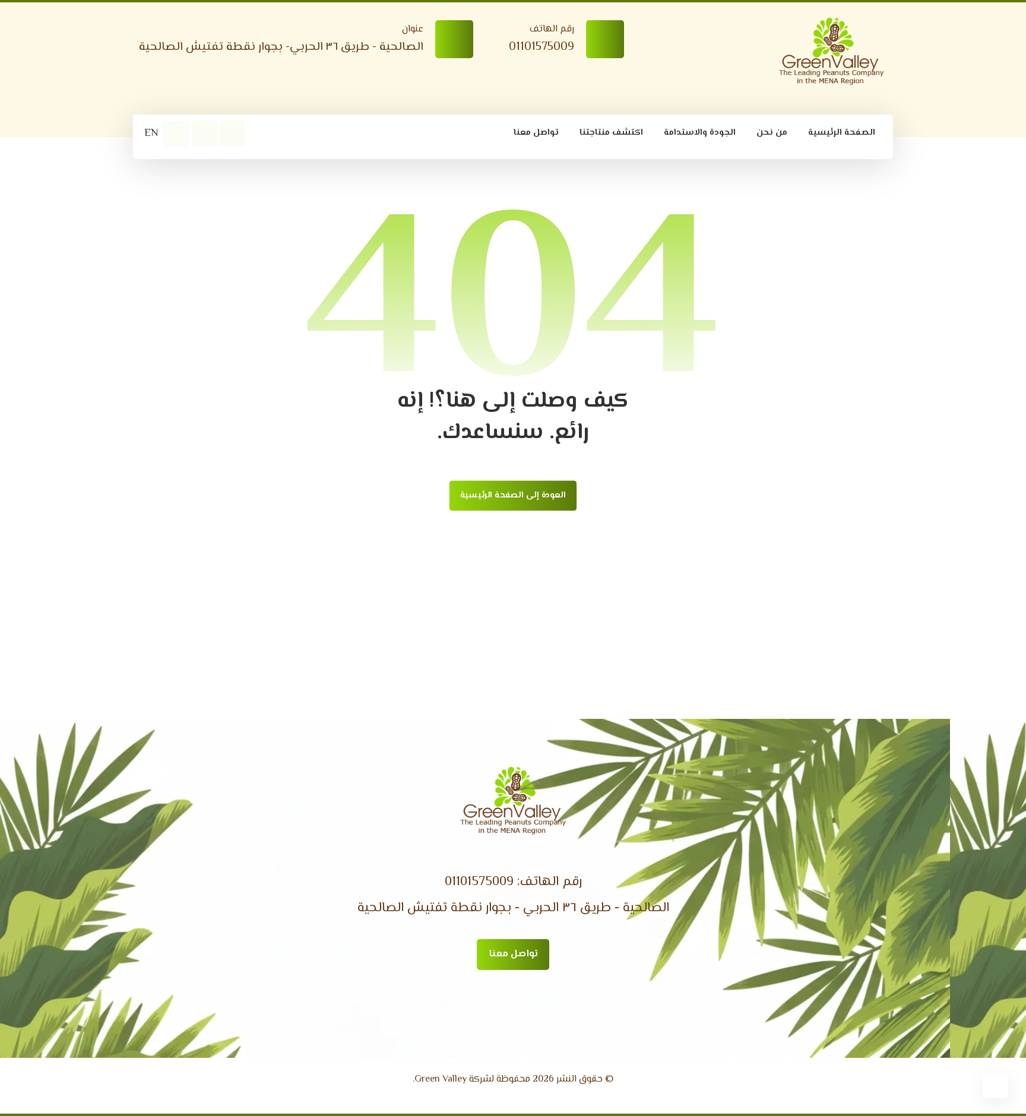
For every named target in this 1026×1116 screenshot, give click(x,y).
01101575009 (479, 882)
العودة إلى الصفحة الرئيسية (513, 495)
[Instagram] (205, 134)
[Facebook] (233, 134)
